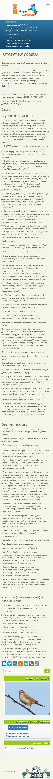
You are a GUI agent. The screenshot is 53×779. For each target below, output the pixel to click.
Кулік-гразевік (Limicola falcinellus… (19, 40)
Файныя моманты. (13, 25)
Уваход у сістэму (19, 727)
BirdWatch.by (16, 772)
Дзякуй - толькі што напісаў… (17, 30)
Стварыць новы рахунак (18, 733)
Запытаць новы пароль (17, 735)
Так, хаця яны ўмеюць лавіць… (17, 28)
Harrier (11, 752)
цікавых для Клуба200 (11, 72)
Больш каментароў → (14, 34)
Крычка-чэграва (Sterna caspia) (17, 43)
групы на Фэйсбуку (12, 103)
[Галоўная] (25, 10)
